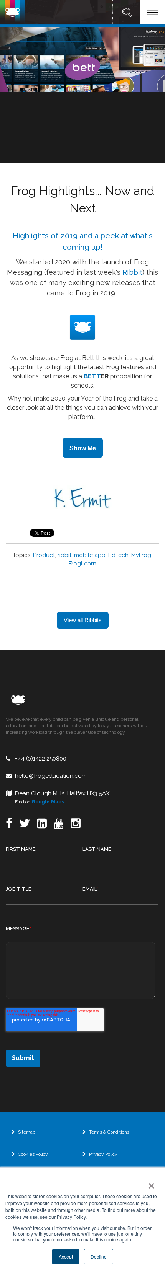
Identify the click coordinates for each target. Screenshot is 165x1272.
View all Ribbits (83, 620)
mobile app (90, 555)
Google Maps (47, 802)
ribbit (64, 555)
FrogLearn (82, 563)
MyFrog (141, 555)
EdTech (118, 555)
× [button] (150, 1183)
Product (44, 555)
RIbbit (131, 272)
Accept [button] (66, 1256)
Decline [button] (99, 1256)
